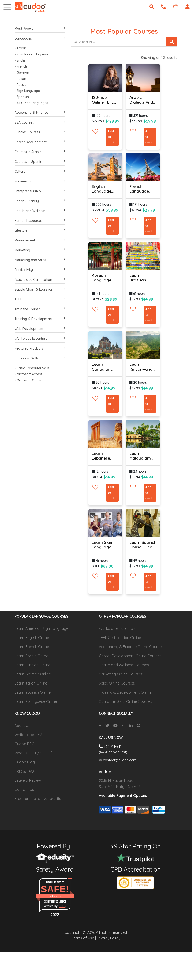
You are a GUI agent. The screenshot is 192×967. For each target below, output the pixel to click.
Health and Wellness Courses (124, 665)
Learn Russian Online (32, 665)
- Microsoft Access (28, 374)
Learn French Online (32, 646)
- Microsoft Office (28, 380)
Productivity (24, 270)
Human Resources (28, 221)
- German (22, 72)
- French (21, 66)
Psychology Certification (33, 279)
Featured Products (29, 348)
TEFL (18, 299)
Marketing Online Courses (121, 674)
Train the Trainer (27, 309)
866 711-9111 (113, 746)
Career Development (31, 142)
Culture (20, 171)
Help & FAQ (24, 771)
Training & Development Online (125, 692)
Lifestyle (21, 230)
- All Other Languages (31, 103)
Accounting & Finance (31, 112)
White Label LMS (28, 734)
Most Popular (25, 28)
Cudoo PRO (25, 743)
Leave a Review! (28, 780)
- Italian (20, 79)
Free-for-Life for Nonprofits (38, 798)
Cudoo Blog (25, 762)
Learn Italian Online (31, 683)
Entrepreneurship (28, 191)
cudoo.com (55, 896)
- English (21, 60)
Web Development (29, 329)
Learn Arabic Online (31, 655)
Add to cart (111, 136)
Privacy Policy (108, 938)
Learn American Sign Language (41, 628)
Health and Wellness (30, 211)
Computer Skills (26, 358)
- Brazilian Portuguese (31, 54)
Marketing (22, 250)
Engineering (24, 181)
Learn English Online (32, 637)
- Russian (22, 85)
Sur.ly (62, 906)
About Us (22, 725)
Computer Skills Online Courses (125, 701)
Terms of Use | (84, 938)
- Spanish (22, 97)
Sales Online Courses (117, 683)
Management (25, 240)
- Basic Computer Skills (32, 368)
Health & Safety (27, 201)
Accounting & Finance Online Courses (131, 646)
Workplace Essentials (31, 338)
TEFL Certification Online (120, 637)
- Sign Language (27, 91)
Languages (23, 38)
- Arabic (20, 48)
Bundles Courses (27, 132)
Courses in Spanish (29, 162)
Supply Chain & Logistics (33, 289)
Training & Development (33, 319)
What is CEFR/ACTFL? (33, 753)
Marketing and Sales (30, 260)
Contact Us (24, 789)
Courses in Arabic (28, 152)
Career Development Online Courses (130, 655)
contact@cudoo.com (119, 760)
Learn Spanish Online (33, 692)
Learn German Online (33, 674)
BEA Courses (24, 122)
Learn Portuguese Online (36, 701)
